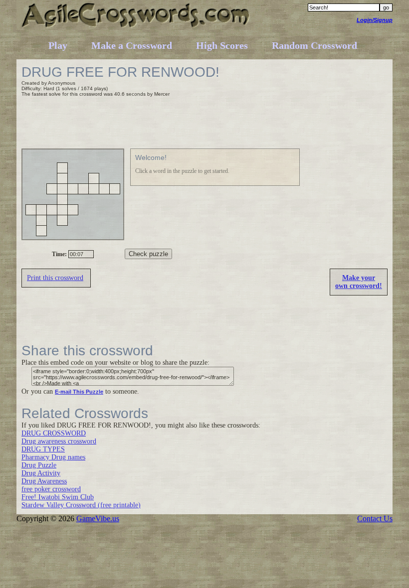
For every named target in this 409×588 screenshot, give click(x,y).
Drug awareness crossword (58, 441)
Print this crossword (55, 278)
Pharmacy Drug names (53, 457)
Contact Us (375, 518)
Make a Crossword (131, 45)
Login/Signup (375, 20)
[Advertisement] (203, 124)
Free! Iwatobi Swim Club (57, 497)
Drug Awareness (44, 481)
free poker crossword (51, 489)
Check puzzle (148, 254)
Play (57, 45)
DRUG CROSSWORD (53, 433)
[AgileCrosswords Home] (135, 27)
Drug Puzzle (38, 465)
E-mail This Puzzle (79, 392)
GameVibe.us (97, 518)
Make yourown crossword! (358, 282)
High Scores (222, 45)
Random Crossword (314, 45)
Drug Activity (40, 473)
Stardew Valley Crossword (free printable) (81, 505)
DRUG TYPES (43, 449)
